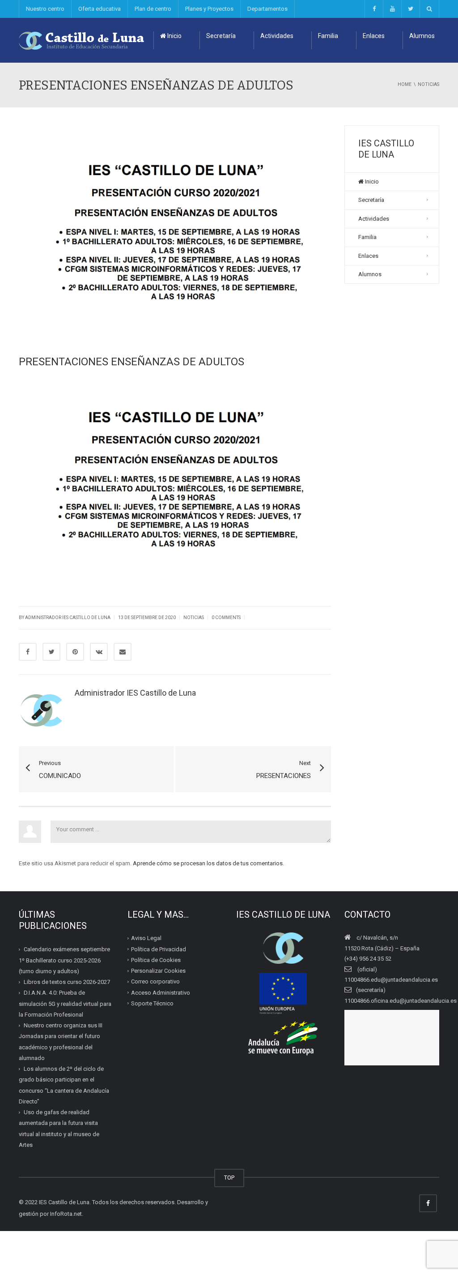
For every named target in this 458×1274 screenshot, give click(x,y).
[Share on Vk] (99, 652)
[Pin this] (75, 652)
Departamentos (267, 8)
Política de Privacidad (158, 949)
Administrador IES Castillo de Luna (67, 617)
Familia (328, 35)
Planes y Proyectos (209, 8)
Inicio (174, 35)
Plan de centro (153, 8)
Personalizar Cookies (158, 970)
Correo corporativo (155, 981)
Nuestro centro (45, 8)
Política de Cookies (156, 960)
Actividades (276, 35)
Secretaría (221, 35)
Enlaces (374, 35)
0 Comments (226, 617)
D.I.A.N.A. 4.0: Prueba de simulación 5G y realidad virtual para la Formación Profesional (65, 1003)
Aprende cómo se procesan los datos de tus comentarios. (208, 863)
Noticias (193, 617)
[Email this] (122, 652)
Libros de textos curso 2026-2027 (67, 982)
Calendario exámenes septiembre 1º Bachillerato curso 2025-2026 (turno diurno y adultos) (64, 960)
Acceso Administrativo (160, 992)
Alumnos (422, 35)
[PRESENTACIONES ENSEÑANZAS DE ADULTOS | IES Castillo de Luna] (82, 40)
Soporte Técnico (152, 1003)
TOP (229, 1177)
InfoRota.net (66, 1213)
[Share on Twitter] (51, 652)
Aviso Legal (146, 938)
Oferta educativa (99, 8)
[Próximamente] (392, 9)
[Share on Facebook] (28, 652)
